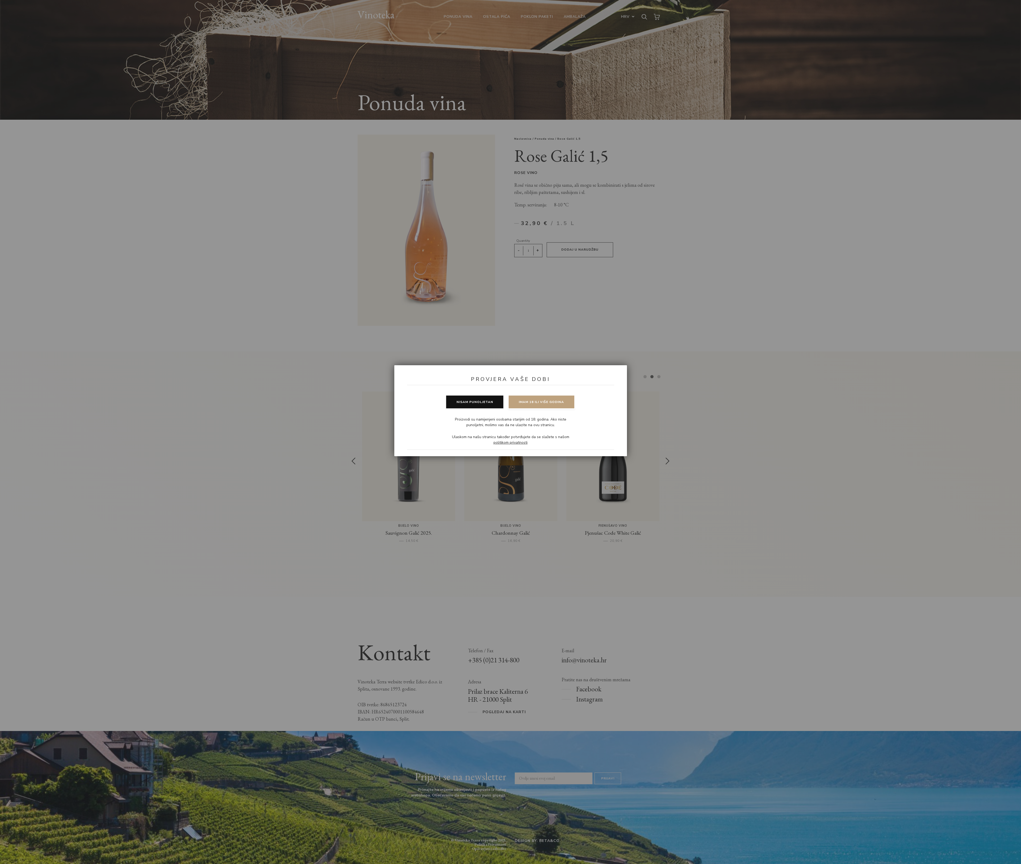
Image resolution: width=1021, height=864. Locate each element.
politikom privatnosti (510, 442)
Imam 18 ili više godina (541, 402)
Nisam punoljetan (475, 402)
